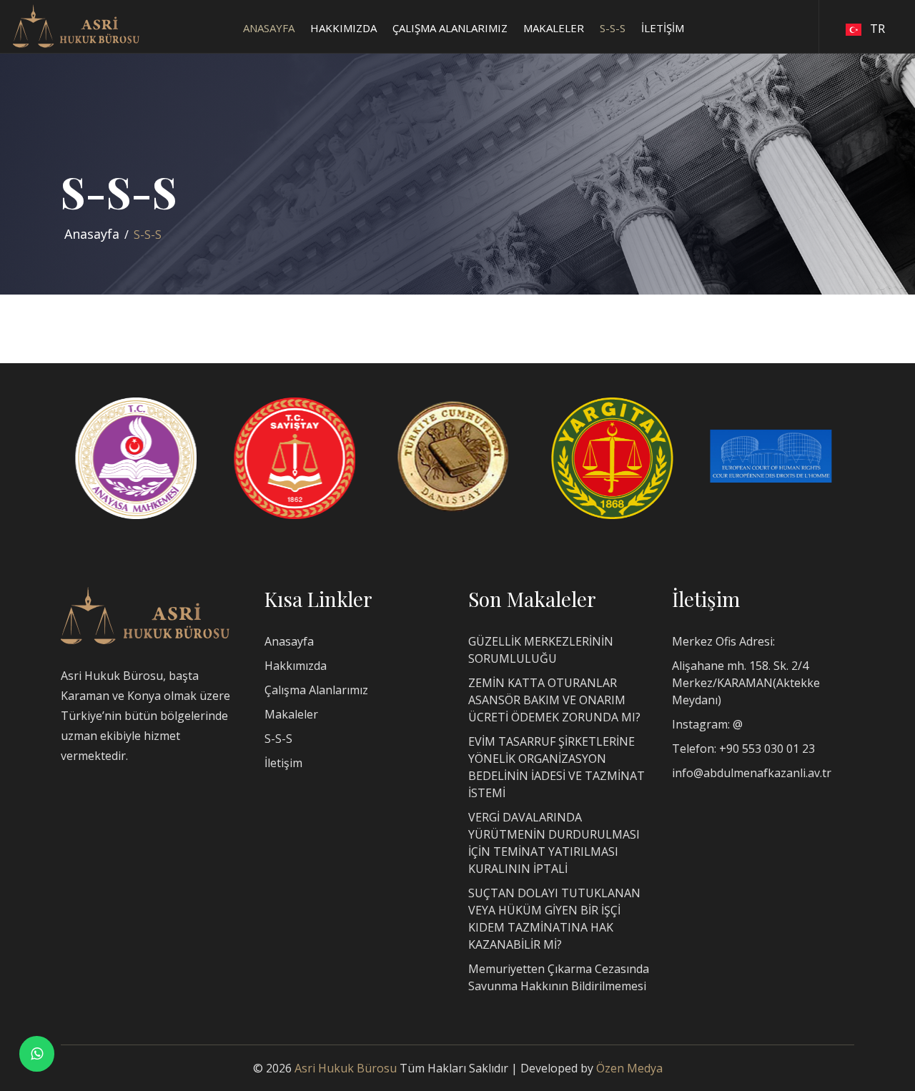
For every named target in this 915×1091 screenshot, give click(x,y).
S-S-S (278, 738)
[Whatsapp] (37, 1053)
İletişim (283, 763)
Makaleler (291, 714)
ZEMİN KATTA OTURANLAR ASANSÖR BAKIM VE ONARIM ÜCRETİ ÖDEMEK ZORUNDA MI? (554, 700)
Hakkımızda (295, 665)
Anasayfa (91, 233)
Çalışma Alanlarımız (316, 690)
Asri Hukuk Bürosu (346, 1068)
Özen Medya (629, 1068)
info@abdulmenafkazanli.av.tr (751, 773)
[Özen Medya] (145, 614)
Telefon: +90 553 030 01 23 (743, 748)
